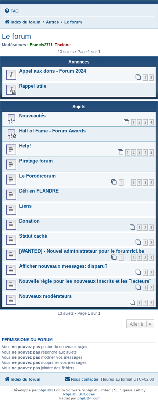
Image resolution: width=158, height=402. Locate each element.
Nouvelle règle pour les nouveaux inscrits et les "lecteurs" (85, 281)
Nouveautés (32, 115)
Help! (25, 146)
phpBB (44, 390)
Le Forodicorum (37, 176)
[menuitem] (11, 11)
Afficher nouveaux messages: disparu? (63, 266)
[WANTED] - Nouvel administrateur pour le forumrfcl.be (81, 251)
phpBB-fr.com (89, 398)
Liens (25, 206)
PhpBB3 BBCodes (79, 394)
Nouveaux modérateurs (45, 296)
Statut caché (33, 236)
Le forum (16, 36)
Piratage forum (36, 161)
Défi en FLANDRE (39, 191)
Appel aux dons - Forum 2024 (52, 71)
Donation (29, 221)
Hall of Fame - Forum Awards (52, 131)
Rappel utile (32, 86)
